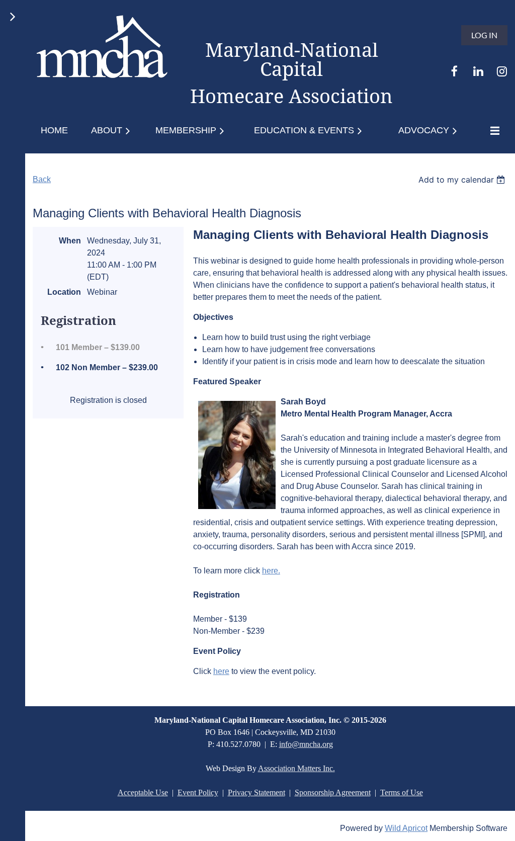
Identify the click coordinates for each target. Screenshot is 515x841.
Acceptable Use (143, 792)
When (70, 240)
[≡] (492, 130)
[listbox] (462, 180)
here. (271, 570)
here (221, 671)
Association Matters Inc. (296, 768)
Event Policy (198, 792)
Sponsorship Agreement (333, 792)
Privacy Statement (256, 792)
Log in (484, 35)
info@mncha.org (306, 744)
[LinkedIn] (478, 71)
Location (64, 292)
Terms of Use (401, 792)
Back (42, 179)
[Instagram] (501, 71)
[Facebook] (454, 71)
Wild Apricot (406, 828)
